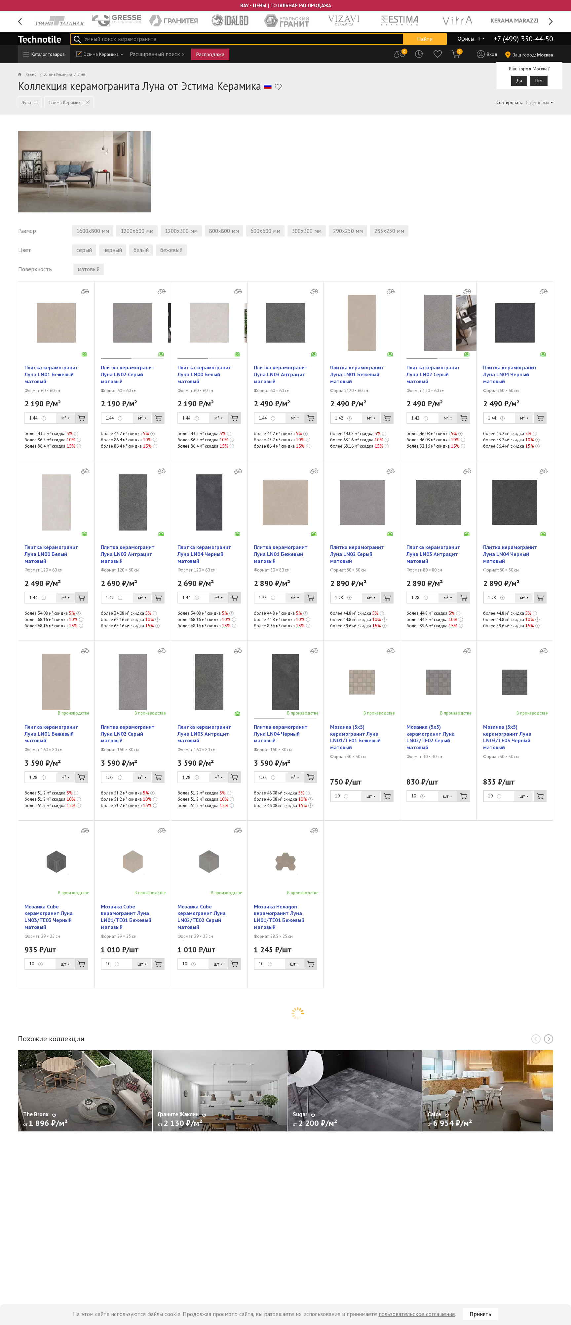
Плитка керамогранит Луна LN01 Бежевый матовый (51, 374)
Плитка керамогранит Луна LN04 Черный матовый (510, 374)
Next (551, 21)
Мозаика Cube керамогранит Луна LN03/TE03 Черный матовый (48, 916)
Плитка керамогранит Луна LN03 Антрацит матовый (281, 374)
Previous (20, 21)
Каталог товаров (48, 54)
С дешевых (537, 102)
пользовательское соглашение (417, 1314)
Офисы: (469, 38)
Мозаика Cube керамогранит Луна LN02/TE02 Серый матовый (201, 916)
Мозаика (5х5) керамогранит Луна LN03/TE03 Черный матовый (507, 737)
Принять (480, 1314)
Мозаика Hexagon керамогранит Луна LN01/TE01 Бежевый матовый (279, 916)
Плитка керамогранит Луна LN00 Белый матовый (204, 374)
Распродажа (210, 54)
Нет (539, 81)
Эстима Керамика (101, 54)
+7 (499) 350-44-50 (523, 38)
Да (519, 81)
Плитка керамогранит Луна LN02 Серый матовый (128, 374)
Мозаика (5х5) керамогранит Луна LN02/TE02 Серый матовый (430, 737)
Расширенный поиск (155, 54)
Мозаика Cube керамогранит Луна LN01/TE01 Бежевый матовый (126, 916)
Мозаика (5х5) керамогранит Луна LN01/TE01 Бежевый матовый (355, 737)
